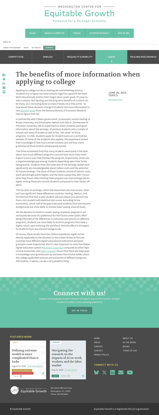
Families (48, 56)
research (51, 251)
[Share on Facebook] (3, 75)
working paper (28, 110)
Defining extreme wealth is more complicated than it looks (25, 356)
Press (97, 342)
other (44, 251)
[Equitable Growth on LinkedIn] (112, 372)
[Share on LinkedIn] (3, 83)
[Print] (3, 92)
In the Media (129, 342)
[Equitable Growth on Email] (120, 372)
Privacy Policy (101, 354)
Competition (15, 56)
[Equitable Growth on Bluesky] (96, 372)
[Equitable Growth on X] (104, 372)
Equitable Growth (35, 366)
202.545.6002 (62, 394)
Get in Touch (79, 310)
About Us (128, 338)
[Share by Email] (3, 88)
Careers (98, 346)
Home (97, 338)
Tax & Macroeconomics (143, 56)
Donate (49, 47)
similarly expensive (53, 247)
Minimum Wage (115, 100)
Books (126, 346)
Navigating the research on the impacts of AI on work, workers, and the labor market (67, 357)
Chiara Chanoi (71, 370)
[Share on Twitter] (3, 79)
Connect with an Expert (12, 48)
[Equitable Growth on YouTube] (130, 372)
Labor (111, 56)
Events (26, 48)
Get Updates (36, 48)
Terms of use (130, 350)
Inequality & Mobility (79, 56)
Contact (98, 350)
